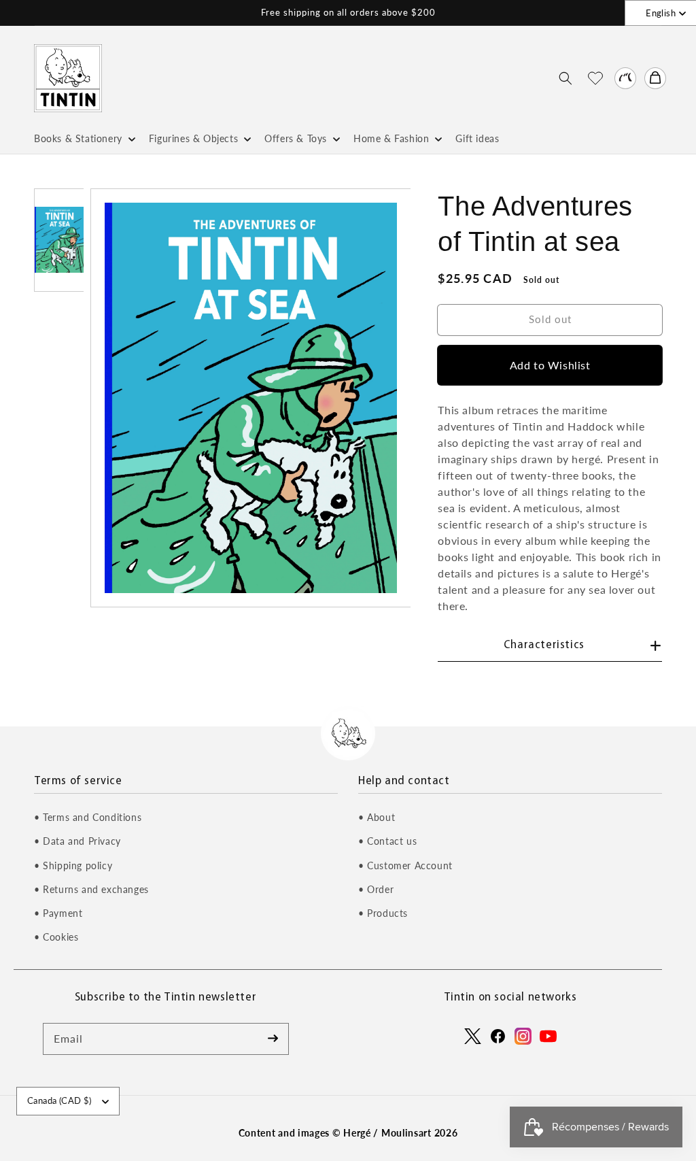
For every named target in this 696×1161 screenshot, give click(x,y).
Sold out (550, 319)
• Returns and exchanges (91, 889)
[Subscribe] (273, 1039)
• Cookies (56, 937)
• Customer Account (405, 865)
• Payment (58, 913)
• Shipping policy (73, 865)
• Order (376, 889)
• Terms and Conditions (87, 817)
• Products (383, 913)
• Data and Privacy (77, 841)
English (661, 12)
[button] (565, 78)
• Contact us (387, 841)
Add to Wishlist (550, 364)
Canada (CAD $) (59, 1100)
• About (376, 817)
